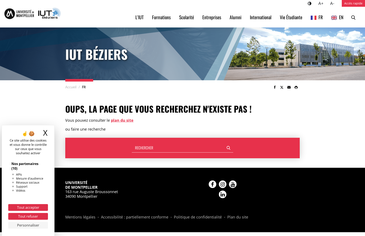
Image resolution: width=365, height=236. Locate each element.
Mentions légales (80, 217)
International (260, 17)
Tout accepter (28, 207)
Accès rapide (353, 3)
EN (341, 17)
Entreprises (211, 17)
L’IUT (139, 17)
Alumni (235, 17)
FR (321, 17)
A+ (322, 3)
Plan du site (237, 217)
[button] (289, 87)
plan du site (122, 120)
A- (334, 3)
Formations (161, 17)
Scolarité (186, 17)
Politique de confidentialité (198, 217)
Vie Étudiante (291, 17)
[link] (274, 87)
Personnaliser (28, 225)
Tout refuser (28, 216)
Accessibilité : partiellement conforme (134, 217)
